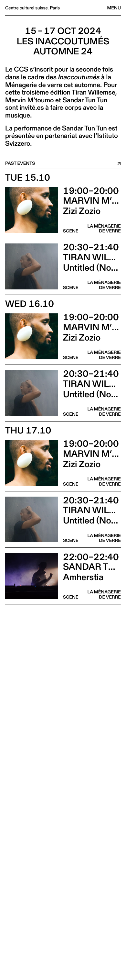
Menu (114, 8)
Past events (20, 163)
